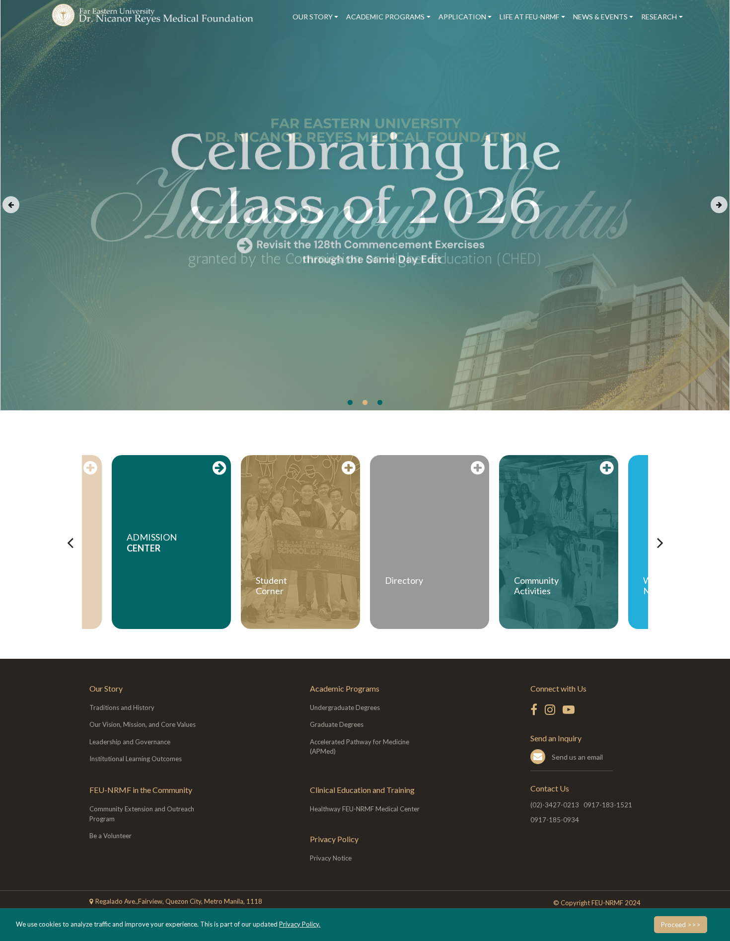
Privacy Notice (331, 858)
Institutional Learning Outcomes (135, 759)
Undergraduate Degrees (345, 707)
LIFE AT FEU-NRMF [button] (529, 16)
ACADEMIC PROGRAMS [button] (385, 16)
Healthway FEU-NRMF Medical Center (365, 809)
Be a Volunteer (110, 836)
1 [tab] (350, 403)
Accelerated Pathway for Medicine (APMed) (359, 747)
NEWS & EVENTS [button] (600, 16)
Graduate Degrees (337, 724)
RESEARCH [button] (659, 16)
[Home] (154, 15)
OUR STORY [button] (312, 16)
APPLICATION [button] (462, 16)
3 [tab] (380, 403)
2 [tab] (365, 403)
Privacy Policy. (299, 924)
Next (719, 204)
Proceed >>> (680, 925)
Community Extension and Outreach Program (141, 814)
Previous (10, 204)
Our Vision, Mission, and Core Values (142, 724)
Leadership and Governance (129, 742)
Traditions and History (121, 707)
